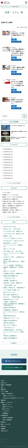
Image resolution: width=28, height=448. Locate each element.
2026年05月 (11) (8, 157)
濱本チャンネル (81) (9, 249)
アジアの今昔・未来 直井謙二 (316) (14, 233)
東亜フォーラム (6, 404)
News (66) (19, 251)
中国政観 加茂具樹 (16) (10, 280)
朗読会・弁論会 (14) (9, 287)
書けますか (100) (19, 240)
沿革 (2, 387)
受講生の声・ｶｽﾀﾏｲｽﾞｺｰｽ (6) (11, 318)
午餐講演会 (5, 413)
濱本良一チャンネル (7, 406)
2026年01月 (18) (8, 168)
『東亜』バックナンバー (8, 396)
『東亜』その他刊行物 (6, 393)
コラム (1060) (6, 192)
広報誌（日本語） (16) (18, 201)
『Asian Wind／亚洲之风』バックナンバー (13, 398)
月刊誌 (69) (19, 197)
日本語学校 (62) (6, 199)
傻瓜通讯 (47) (7, 259)
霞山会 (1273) (7, 229)
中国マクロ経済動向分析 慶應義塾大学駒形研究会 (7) (14, 304)
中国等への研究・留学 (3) (9, 212)
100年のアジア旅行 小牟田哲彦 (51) (14, 257)
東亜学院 (3, 426)
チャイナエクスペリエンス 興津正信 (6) (14, 312)
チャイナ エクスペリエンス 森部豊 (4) (14, 332)
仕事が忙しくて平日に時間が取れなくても (17, 35)
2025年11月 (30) (8, 173)
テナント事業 (4, 391)
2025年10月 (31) (8, 176)
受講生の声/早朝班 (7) (10, 307)
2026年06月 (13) (8, 154)
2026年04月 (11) (8, 160)
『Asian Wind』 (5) (9, 327)
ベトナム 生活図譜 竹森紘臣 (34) (13, 265)
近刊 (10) (6, 297)
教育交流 (3, 422)
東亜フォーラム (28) (9, 271)
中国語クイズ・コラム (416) (10, 194)
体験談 (14, 39)
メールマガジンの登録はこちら (14, 367)
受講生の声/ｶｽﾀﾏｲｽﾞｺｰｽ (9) (11, 299)
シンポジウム (5, 411)
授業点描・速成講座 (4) (10, 335)
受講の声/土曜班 (16, 41)
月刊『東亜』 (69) (9, 251)
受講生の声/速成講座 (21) (11, 276)
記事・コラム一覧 (5, 424)
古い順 (25, 27)
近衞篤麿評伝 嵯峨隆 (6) (11, 310)
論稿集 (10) (19, 205)
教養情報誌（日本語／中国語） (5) (12, 210)
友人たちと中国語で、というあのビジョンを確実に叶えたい (17, 84)
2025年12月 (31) (8, 170)
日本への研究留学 (7, 420)
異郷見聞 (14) (21, 287)
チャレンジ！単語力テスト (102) (13, 238)
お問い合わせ (4, 431)
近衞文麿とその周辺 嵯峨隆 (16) (13, 283)
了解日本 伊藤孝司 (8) (10, 301)
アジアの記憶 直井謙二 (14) (12, 290)
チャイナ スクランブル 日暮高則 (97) (13, 245)
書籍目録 (3, 400)
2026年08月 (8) (7, 149)
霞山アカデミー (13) (9, 292)
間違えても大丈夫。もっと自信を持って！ (17, 102)
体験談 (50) (15, 199)
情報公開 (3, 389)
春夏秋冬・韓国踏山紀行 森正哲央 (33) (13, 267)
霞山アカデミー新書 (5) (10, 325)
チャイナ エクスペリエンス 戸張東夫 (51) (14, 254)
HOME (14, 354)
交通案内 (3, 428)
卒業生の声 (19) (6, 201)
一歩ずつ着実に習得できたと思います (17, 68)
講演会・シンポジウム (6, 402)
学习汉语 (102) (8, 240)
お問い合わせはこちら (14, 361)
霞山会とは (4, 382)
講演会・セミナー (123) (9, 197)
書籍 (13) (4, 205)
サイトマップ (4, 441)
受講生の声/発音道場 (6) (10, 320)
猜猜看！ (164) (8, 236)
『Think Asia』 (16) (9, 278)
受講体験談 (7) (14, 208)
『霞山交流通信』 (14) (10, 285)
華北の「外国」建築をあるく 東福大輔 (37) (14, 262)
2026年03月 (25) (8, 162)
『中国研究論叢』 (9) (17, 297)
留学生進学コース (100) (10, 243)
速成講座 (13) (12, 205)
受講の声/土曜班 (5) (9, 323)
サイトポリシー (4, 439)
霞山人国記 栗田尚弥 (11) (11, 294)
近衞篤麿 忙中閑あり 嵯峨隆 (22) (13, 273)
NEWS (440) (17, 229)
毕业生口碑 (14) (19, 203)
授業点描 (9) (5, 208)
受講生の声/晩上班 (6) (10, 315)
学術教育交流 (4, 415)
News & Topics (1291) (10, 226)
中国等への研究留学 (7, 417)
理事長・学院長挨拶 (6, 385)
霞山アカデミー (6, 409)
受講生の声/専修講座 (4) (10, 338)
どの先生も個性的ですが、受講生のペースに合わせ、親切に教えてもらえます (17, 52)
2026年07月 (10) (8, 152)
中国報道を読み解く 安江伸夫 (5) (13, 330)
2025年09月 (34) (8, 178)
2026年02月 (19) (8, 165)
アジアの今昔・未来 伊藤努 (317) (13, 231)
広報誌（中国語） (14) (8, 203)
